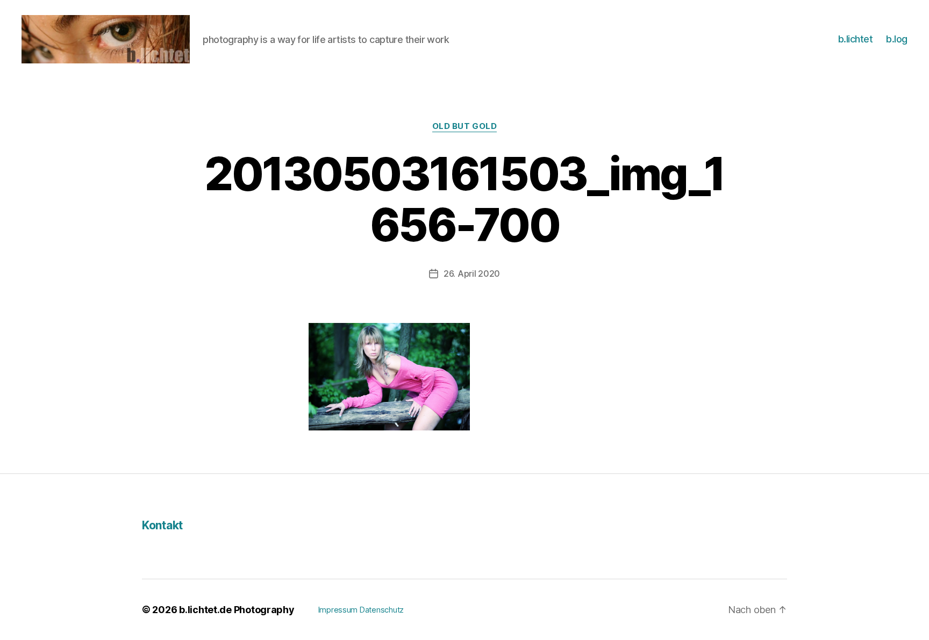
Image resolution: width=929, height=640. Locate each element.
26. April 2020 (472, 273)
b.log (896, 39)
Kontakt (162, 525)
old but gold (464, 126)
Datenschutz (382, 609)
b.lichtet (855, 39)
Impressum (338, 609)
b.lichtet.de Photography (237, 609)
